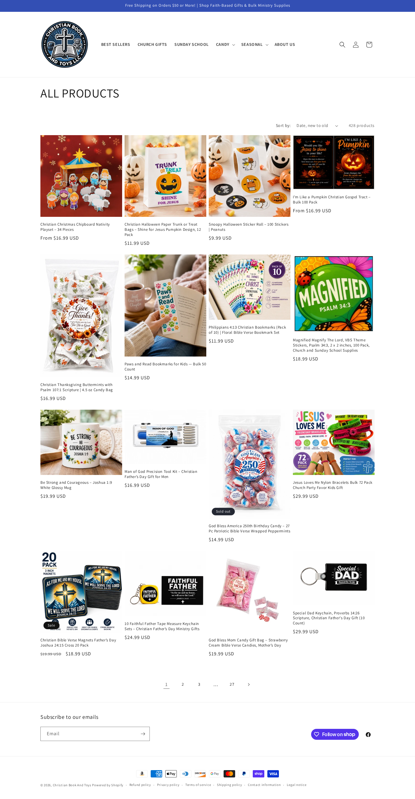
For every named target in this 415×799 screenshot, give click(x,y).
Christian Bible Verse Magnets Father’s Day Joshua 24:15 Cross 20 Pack (78, 643)
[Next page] (248, 684)
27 (232, 684)
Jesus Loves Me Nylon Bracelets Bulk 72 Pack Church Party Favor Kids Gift (332, 485)
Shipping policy (229, 785)
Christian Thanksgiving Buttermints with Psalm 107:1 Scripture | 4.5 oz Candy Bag (76, 387)
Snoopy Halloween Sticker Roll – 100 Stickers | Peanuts (248, 227)
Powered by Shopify (107, 785)
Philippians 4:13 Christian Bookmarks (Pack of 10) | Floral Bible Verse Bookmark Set (247, 330)
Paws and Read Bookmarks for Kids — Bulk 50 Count (165, 367)
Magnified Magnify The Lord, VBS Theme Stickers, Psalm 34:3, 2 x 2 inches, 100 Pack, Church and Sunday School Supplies (331, 345)
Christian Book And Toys (72, 785)
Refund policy (140, 785)
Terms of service (198, 785)
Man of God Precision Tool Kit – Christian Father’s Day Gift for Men (161, 474)
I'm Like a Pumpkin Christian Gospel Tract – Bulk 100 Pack (332, 200)
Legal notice (296, 785)
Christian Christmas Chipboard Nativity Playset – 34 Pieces (75, 227)
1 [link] (166, 684)
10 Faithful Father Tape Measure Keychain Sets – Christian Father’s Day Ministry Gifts (162, 626)
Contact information (264, 785)
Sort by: (283, 125)
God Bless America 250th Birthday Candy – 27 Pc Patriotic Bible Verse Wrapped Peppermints (249, 529)
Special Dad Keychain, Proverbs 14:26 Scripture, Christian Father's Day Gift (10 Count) (329, 618)
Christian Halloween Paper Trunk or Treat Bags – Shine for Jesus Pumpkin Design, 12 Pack (163, 229)
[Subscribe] (142, 734)
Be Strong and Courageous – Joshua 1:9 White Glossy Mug (76, 485)
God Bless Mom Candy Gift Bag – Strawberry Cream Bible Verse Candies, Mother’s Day (248, 643)
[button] (225, 44)
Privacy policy (168, 785)
